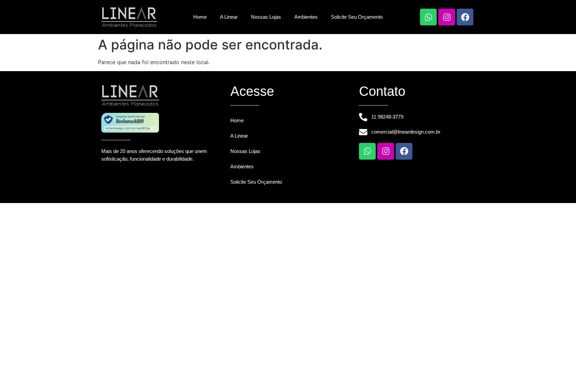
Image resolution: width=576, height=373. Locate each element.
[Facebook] (465, 17)
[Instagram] (446, 17)
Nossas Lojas (266, 17)
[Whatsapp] (428, 17)
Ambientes (306, 17)
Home (200, 17)
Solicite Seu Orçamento (357, 17)
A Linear (229, 17)
